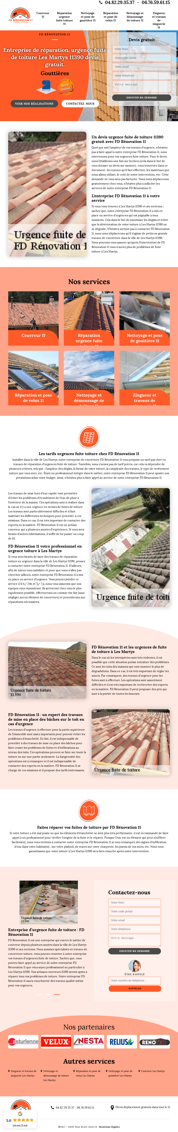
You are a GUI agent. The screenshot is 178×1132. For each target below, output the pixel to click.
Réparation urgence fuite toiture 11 (64, 18)
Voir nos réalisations (34, 103)
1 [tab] (40, 994)
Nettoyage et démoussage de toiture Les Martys (56, 1076)
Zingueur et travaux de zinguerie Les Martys (24, 1073)
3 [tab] (57, 994)
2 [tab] (49, 994)
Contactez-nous (80, 103)
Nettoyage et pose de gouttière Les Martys (120, 1073)
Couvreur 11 (43, 14)
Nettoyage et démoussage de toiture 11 (135, 16)
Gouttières (55, 73)
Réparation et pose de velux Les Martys (88, 1073)
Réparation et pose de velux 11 (110, 16)
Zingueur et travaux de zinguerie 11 (159, 20)
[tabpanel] (48, 957)
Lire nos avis (20, 1125)
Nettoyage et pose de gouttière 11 (88, 16)
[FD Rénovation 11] (20, 15)
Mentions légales (109, 1126)
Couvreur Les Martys (153, 1071)
